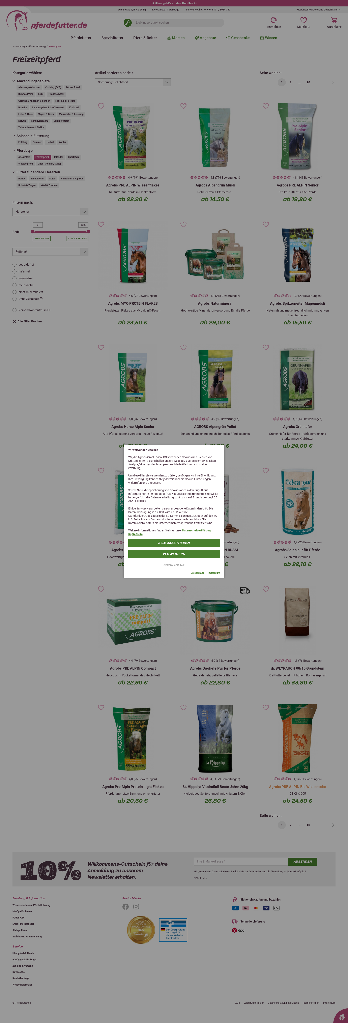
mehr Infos (174, 565)
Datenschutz (197, 573)
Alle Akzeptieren (174, 543)
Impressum (135, 534)
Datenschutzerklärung (196, 530)
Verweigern (174, 554)
